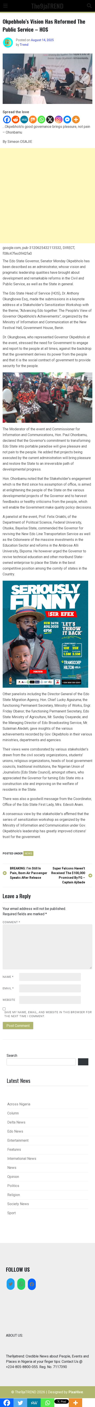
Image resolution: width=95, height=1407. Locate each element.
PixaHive (75, 1392)
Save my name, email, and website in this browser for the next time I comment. (48, 1014)
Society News (18, 1204)
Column (13, 1113)
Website (9, 999)
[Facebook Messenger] (67, 119)
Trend (24, 44)
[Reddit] (15, 119)
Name (8, 976)
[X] (50, 119)
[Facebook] (7, 119)
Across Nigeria (18, 1104)
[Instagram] (59, 119)
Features (14, 1149)
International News (21, 1158)
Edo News (15, 1131)
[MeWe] (24, 119)
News (28, 853)
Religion (13, 1195)
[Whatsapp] (41, 119)
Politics (13, 1186)
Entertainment (17, 1140)
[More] (76, 119)
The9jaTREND (47, 5)
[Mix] (33, 119)
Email (8, 988)
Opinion (13, 1177)
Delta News (16, 1122)
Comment (11, 922)
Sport (11, 1213)
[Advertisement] (47, 195)
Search (12, 1055)
